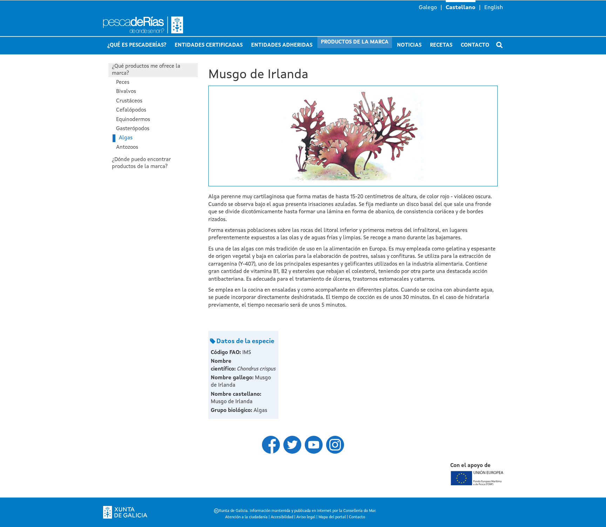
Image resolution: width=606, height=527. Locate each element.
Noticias (409, 45)
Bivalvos (126, 91)
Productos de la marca (355, 42)
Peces (122, 82)
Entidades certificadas (209, 45)
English (493, 8)
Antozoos (127, 147)
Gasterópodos (132, 129)
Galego (428, 8)
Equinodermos (133, 119)
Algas (126, 138)
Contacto (475, 45)
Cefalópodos (131, 110)
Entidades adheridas (281, 45)
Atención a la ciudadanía (246, 517)
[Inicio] (169, 24)
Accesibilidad (282, 517)
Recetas (441, 45)
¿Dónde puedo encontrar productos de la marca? (141, 163)
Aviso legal (305, 517)
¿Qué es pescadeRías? (136, 45)
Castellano (461, 8)
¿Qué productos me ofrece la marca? (146, 70)
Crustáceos (129, 101)
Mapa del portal (332, 517)
